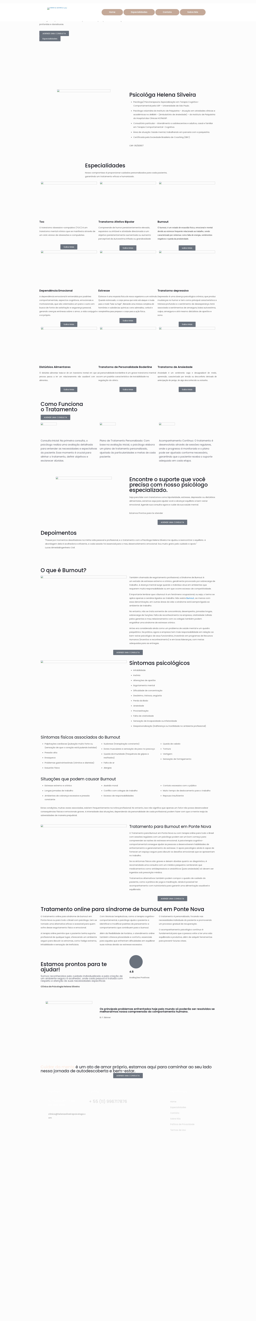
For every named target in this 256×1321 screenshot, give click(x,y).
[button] (128, 551)
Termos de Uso (178, 1130)
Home (173, 1101)
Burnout (190, 598)
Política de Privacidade (182, 1124)
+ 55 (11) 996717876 (108, 1101)
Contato (174, 1113)
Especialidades (178, 1107)
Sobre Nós (175, 1118)
